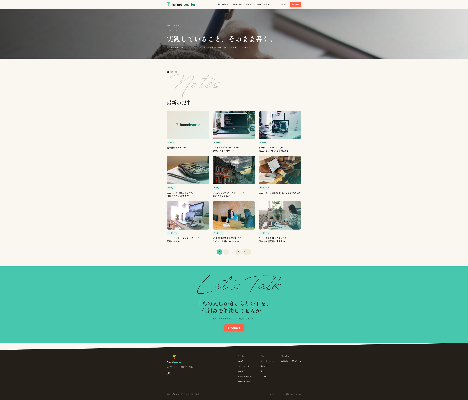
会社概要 (264, 366)
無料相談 (295, 4)
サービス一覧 (243, 366)
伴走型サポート (222, 4)
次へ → (246, 252)
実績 (259, 4)
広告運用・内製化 (245, 376)
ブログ (283, 4)
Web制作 (250, 4)
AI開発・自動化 (244, 381)
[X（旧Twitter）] (169, 373)
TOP (168, 26)
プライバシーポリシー (276, 394)
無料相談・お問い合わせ (291, 361)
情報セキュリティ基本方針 (293, 394)
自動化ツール (237, 4)
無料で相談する (234, 327)
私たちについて (270, 4)
